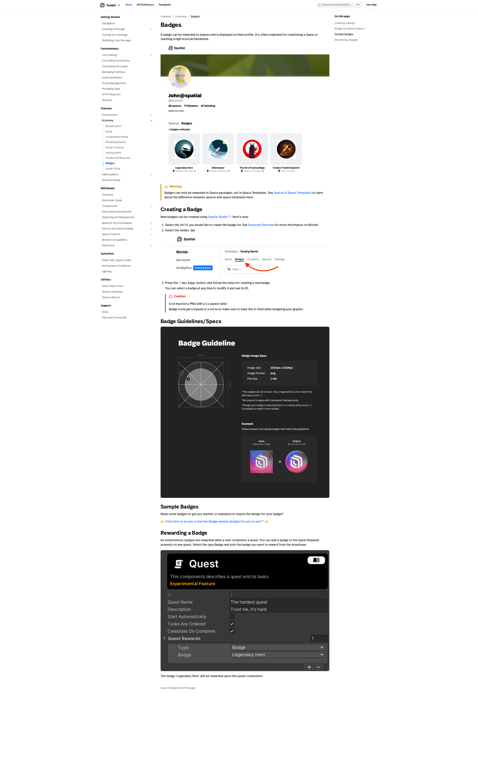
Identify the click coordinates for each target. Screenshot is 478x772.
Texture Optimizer (112, 292)
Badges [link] (195, 16)
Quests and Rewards (117, 158)
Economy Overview (261, 225)
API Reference (145, 5)
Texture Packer (111, 297)
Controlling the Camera (116, 60)
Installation (108, 23)
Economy (181, 16)
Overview (107, 195)
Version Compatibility (114, 240)
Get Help (372, 5)
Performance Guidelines (116, 266)
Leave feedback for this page (178, 688)
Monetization (113, 126)
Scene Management (114, 83)
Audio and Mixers (112, 77)
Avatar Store (112, 168)
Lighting (106, 271)
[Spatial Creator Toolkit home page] (107, 5)
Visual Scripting (111, 180)
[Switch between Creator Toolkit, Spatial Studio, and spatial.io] (119, 5)
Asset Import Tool (112, 286)
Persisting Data (111, 89)
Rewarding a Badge (184, 533)
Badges (110, 163)
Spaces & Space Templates (292, 193)
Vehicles (107, 100)
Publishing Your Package (116, 40)
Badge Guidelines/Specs (191, 321)
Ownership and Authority (116, 211)
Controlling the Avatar (115, 66)
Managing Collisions (114, 72)
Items (108, 131)
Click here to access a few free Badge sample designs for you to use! (213, 521)
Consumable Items (116, 137)
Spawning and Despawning (118, 217)
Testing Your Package (115, 35)
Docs (129, 5)
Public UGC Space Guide (116, 260)
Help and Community (114, 317)
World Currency (114, 147)
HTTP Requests (111, 94)
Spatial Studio (218, 217)
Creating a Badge (181, 209)
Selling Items (113, 153)
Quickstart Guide (112, 200)
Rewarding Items (115, 142)
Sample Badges (180, 507)
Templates (165, 5)
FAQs (105, 312)
